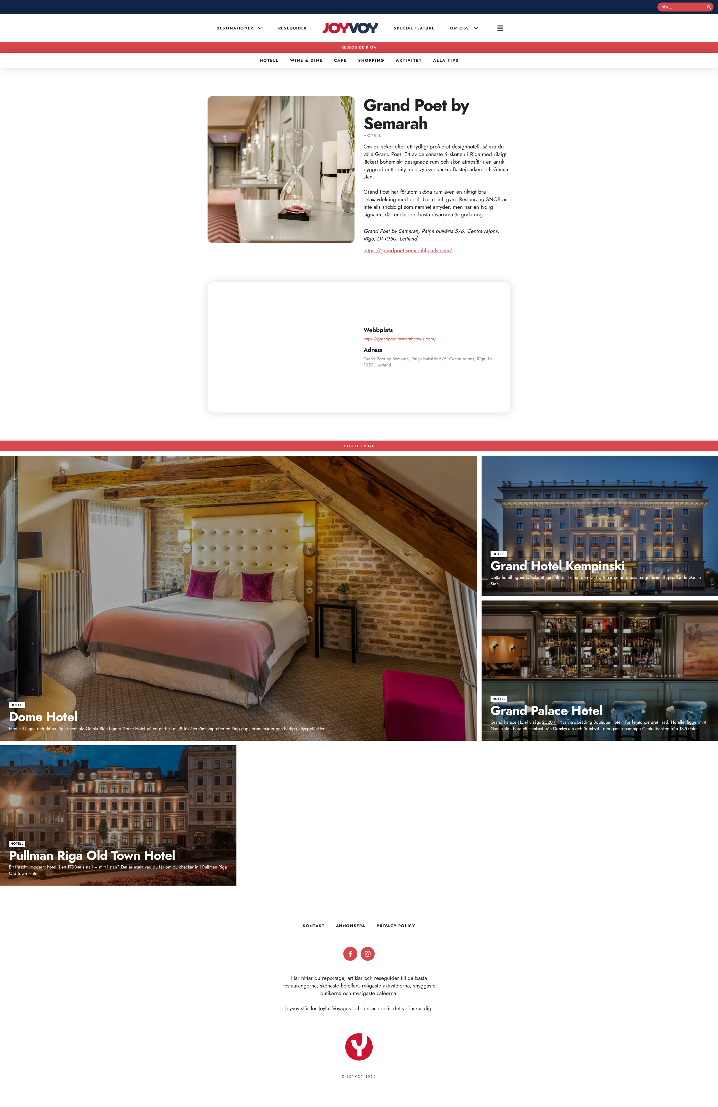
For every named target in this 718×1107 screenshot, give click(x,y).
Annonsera (350, 926)
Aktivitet (409, 60)
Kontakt (314, 926)
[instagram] (368, 954)
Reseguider (292, 28)
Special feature (414, 28)
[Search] (709, 7)
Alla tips (446, 60)
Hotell (269, 60)
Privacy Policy (396, 926)
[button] (263, 237)
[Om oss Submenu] (476, 28)
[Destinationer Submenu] (261, 28)
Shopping (371, 60)
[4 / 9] (281, 169)
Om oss (459, 28)
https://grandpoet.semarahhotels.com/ (407, 250)
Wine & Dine (306, 60)
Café (340, 60)
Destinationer (235, 28)
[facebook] (350, 954)
